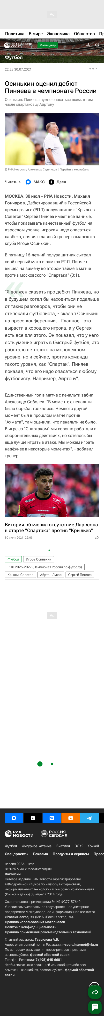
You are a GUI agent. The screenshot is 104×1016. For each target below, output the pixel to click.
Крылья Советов (20, 575)
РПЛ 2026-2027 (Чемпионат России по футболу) (44, 567)
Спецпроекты (16, 854)
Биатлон (63, 846)
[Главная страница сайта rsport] (29, 45)
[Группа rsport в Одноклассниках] (70, 818)
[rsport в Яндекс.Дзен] (33, 818)
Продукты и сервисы (71, 854)
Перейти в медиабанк (74, 169)
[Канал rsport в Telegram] (89, 818)
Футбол (13, 559)
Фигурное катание (37, 846)
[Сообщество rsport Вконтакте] (52, 818)
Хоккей (93, 846)
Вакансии (13, 874)
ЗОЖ (79, 846)
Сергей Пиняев (39, 216)
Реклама (40, 854)
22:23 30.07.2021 (18, 69)
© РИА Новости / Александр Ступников (31, 169)
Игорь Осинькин (33, 243)
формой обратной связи (49, 955)
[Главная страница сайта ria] (5, 45)
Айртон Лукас (50, 575)
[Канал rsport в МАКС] (14, 818)
